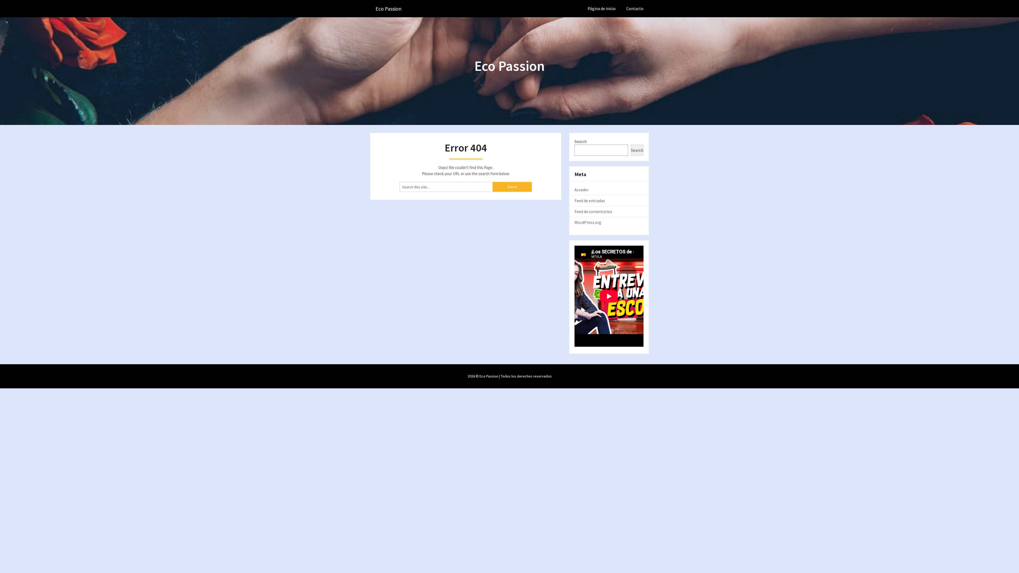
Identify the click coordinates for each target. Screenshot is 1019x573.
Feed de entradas (590, 200)
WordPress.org (588, 222)
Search (581, 141)
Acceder (582, 189)
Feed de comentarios (593, 211)
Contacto (635, 8)
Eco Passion (388, 8)
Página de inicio (602, 8)
